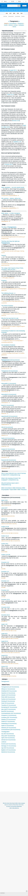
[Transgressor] (1, 400)
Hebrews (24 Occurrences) (8, 727)
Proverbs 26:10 (5, 615)
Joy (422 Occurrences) (7, 733)
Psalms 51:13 (5, 536)
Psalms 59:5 (4, 543)
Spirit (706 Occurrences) (8, 737)
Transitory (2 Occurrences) (8, 705)
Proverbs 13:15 (5, 599)
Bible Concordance (6, 488)
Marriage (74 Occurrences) (8, 746)
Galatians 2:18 (17, 141)
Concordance (12, 23)
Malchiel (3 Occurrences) (8, 752)
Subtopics (21, 25)
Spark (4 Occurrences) (7, 725)
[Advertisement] (16, 781)
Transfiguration (5, 731)
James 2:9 (4, 519)
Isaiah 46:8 (4, 633)
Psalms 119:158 (5, 554)
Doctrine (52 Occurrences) (8, 744)
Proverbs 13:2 (5, 590)
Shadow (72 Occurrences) (8, 719)
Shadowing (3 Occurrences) (9, 723)
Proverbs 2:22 (5, 562)
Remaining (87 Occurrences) (9, 707)
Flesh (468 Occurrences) (8, 697)
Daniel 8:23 (4, 655)
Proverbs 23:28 (5, 607)
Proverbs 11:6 (5, 581)
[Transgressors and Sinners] (26, 400)
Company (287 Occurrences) (9, 717)
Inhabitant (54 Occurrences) (9, 691)
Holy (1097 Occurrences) (8, 735)
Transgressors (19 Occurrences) (10, 687)
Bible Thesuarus (22, 489)
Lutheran (3, 742)
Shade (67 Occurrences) (8, 721)
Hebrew (10, 25)
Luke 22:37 (4, 508)
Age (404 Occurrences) (7, 748)
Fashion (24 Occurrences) (8, 699)
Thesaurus (20, 23)
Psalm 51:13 (10, 94)
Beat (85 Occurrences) (7, 711)
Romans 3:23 (15, 120)
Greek (5, 25)
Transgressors (5, 681)
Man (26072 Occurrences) (8, 709)
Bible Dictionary (17, 488)
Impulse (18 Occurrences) (8, 695)
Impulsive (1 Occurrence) (8, 693)
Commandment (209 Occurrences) (10, 729)
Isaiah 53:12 (13, 70)
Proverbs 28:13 (8, 164)
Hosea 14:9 (4, 666)
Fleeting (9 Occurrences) (8, 701)
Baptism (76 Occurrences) (8, 750)
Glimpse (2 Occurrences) (8, 689)
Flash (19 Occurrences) (7, 703)
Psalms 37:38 (5, 526)
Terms (14, 26)
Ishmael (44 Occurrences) (8, 739)
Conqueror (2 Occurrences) (8, 715)
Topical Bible (13, 489)
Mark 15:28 (6, 127)
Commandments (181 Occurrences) (11, 713)
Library (16, 25)
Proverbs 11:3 (5, 571)
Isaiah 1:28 (4, 624)
